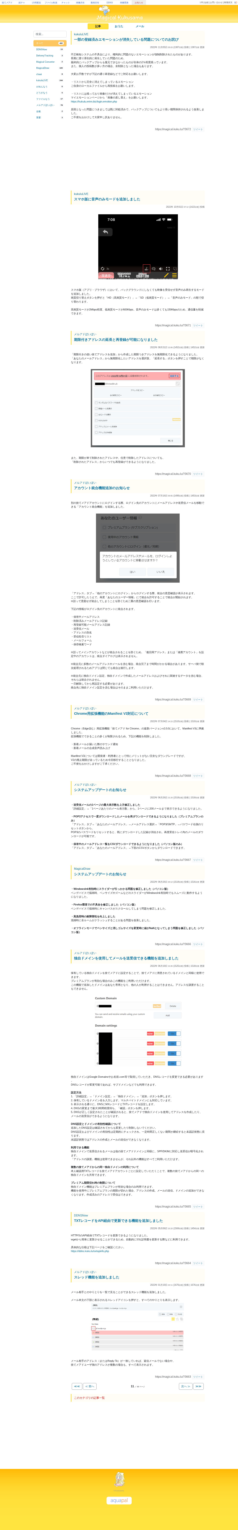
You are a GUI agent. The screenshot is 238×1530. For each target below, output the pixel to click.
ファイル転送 (51, 2)
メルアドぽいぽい (85, 334)
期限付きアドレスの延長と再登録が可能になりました (116, 339)
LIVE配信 (36, 2)
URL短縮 (204, 2)
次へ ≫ (185, 1386)
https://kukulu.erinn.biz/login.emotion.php (94, 101)
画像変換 (124, 2)
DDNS (110, 2)
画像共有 (80, 2)
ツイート (198, 129)
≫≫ (198, 1386)
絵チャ (22, 2)
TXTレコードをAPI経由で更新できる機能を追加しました (118, 1221)
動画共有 (95, 2)
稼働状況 (228, 2)
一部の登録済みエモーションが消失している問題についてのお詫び (126, 39)
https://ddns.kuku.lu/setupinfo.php (90, 1251)
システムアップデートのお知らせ (100, 790)
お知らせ (139, 2)
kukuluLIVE (81, 34)
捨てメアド (7, 2)
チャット (66, 2)
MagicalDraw (82, 868)
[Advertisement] (50, 178)
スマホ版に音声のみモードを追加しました (107, 199)
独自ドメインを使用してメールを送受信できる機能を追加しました (126, 958)
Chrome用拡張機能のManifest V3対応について (111, 713)
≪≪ (77, 1386)
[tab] (50, 43)
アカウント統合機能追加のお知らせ (102, 488)
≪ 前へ (89, 1386)
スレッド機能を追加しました (96, 1277)
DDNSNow (81, 1215)
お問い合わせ (216, 2)
